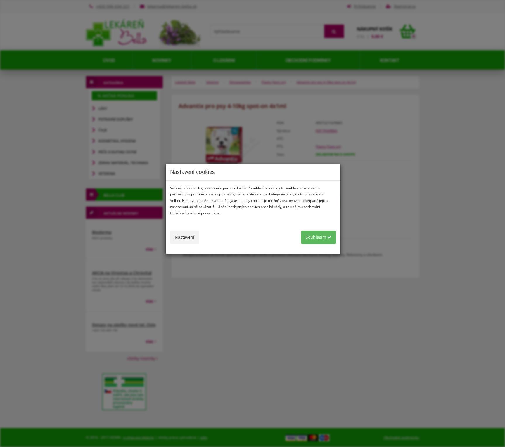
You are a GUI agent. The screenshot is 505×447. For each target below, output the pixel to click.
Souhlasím (316, 237)
